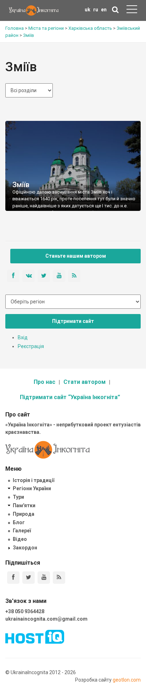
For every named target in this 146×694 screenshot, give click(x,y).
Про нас (44, 382)
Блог (19, 522)
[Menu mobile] (132, 10)
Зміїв (20, 184)
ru (95, 9)
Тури (18, 497)
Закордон (25, 547)
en (104, 9)
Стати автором (84, 382)
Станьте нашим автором (75, 256)
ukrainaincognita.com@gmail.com (46, 619)
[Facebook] (13, 577)
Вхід (23, 337)
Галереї (22, 530)
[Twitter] (28, 577)
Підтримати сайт (73, 321)
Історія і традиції (33, 480)
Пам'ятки (24, 505)
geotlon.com (127, 680)
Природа (23, 514)
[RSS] (59, 577)
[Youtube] (44, 577)
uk (87, 9)
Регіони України (32, 488)
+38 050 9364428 (24, 611)
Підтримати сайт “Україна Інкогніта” (70, 397)
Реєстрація (31, 346)
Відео (20, 539)
